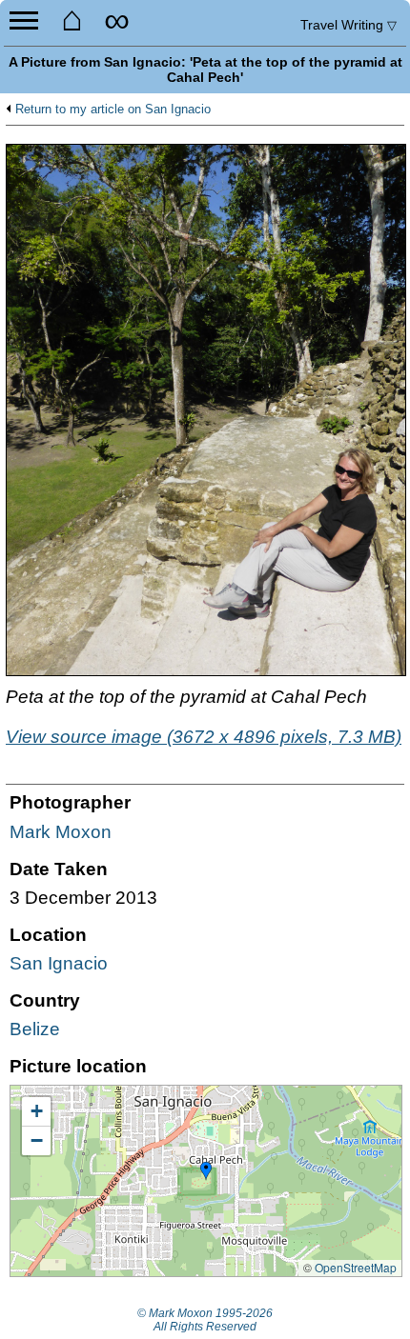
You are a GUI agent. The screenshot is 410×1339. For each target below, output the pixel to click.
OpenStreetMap (356, 1267)
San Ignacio (59, 963)
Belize (35, 1029)
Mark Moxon (61, 832)
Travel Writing (348, 24)
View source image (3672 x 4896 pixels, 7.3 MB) (203, 737)
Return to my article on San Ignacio (113, 109)
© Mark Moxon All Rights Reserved (205, 1320)
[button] (206, 1171)
